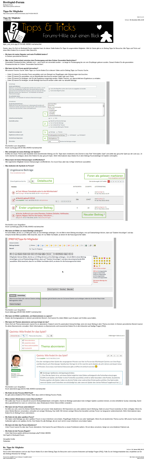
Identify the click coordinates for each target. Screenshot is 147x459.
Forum (12, 427)
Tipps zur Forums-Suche (79, 70)
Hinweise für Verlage (19, 454)
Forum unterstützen (27, 413)
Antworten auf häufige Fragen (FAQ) (93, 326)
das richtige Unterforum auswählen (78, 162)
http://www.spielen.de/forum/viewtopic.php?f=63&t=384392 (30, 433)
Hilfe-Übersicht (31, 50)
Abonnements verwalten (20, 326)
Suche (134, 419)
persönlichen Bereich (20, 56)
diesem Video (55, 70)
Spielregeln (90, 419)
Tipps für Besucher (115, 48)
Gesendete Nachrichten (67, 60)
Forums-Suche (19, 70)
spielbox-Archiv (26, 421)
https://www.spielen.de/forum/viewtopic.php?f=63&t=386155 (20, 13)
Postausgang (40, 60)
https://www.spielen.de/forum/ (11, 6)
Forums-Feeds (56, 395)
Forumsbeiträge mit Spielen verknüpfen (103, 156)
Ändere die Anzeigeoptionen (15, 318)
